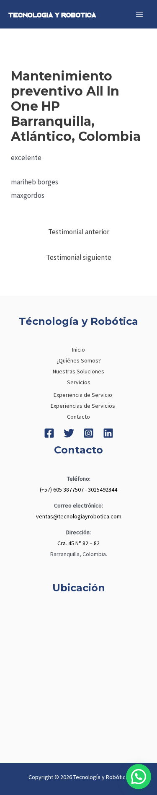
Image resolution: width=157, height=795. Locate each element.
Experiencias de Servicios (83, 405)
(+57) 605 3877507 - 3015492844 (78, 489)
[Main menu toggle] (139, 14)
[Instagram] (88, 433)
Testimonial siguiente (78, 257)
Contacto (78, 416)
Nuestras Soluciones (78, 371)
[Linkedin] (108, 433)
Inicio (78, 349)
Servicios (78, 382)
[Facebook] (49, 433)
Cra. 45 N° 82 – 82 (78, 543)
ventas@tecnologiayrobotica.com (78, 516)
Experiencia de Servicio (83, 395)
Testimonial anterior (78, 231)
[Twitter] (69, 433)
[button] (138, 776)
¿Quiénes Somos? (79, 360)
